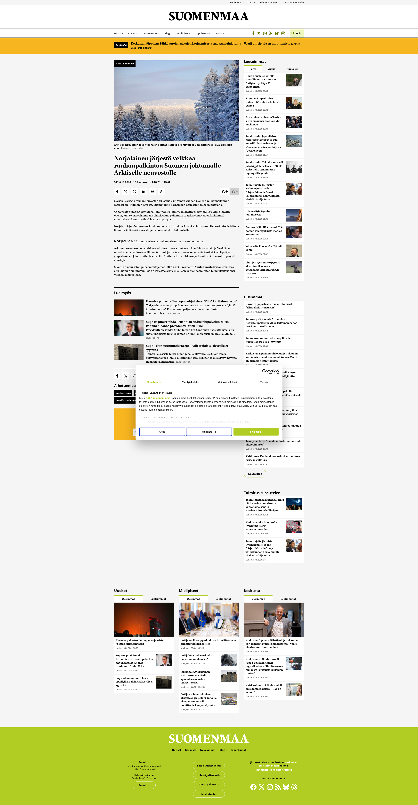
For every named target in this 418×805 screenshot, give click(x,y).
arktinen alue (123, 392)
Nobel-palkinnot (125, 63)
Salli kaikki (256, 431)
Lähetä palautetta (209, 784)
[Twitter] (262, 789)
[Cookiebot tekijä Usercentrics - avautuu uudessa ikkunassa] (264, 371)
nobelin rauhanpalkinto (129, 400)
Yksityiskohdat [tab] (190, 382)
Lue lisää (143, 47)
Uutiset (118, 33)
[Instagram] (265, 34)
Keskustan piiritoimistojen (278, 764)
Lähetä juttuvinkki (209, 775)
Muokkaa (207, 431)
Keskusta (133, 33)
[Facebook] (254, 34)
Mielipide (185, 648)
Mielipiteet (183, 33)
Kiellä (162, 431)
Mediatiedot (236, 2)
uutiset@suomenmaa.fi (144, 769)
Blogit (168, 33)
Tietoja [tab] (264, 382)
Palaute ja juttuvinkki (270, 2)
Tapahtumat (203, 33)
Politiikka (121, 44)
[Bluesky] (287, 789)
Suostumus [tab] (154, 382)
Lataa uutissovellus (294, 2)
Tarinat (220, 33)
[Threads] (284, 34)
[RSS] (271, 34)
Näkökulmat (152, 33)
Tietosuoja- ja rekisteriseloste (274, 769)
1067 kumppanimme (158, 398)
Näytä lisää (255, 473)
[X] (260, 34)
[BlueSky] (277, 34)
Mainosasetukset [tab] (227, 382)
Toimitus (251, 2)
